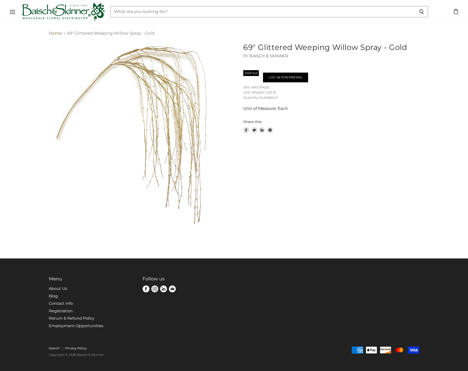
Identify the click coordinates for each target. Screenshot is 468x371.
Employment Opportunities (76, 325)
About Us (58, 288)
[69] (141, 135)
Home (55, 33)
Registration (61, 311)
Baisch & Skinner (268, 56)
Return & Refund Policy (71, 318)
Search (54, 348)
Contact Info (61, 303)
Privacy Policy (76, 348)
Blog (53, 296)
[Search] (421, 11)
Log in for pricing (285, 77)
